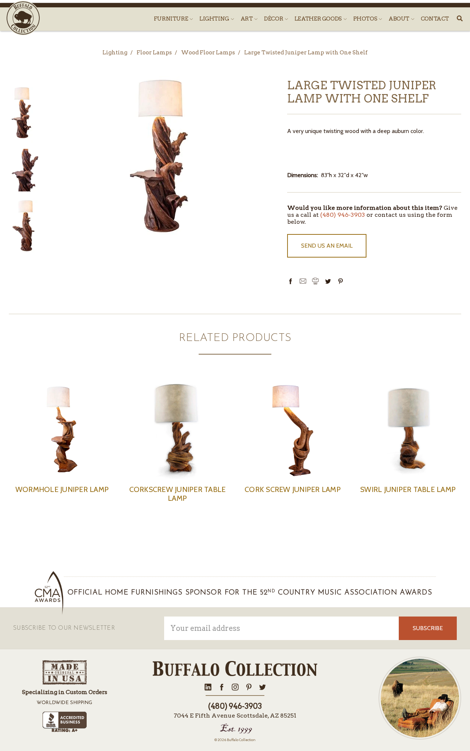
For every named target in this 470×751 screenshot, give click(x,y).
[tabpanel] (62, 446)
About (399, 18)
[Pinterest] (340, 281)
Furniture (171, 18)
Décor (274, 18)
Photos (365, 18)
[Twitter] (328, 281)
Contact (435, 18)
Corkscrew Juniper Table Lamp (177, 494)
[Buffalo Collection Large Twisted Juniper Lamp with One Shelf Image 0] (22, 113)
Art (247, 18)
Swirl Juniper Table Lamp (408, 489)
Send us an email (326, 245)
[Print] (315, 281)
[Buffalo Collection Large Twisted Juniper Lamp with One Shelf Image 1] (24, 170)
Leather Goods (318, 18)
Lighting (214, 18)
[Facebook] (290, 281)
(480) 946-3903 (342, 214)
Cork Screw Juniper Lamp (293, 489)
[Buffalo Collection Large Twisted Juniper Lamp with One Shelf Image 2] (24, 224)
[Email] (303, 281)
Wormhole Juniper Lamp (62, 489)
